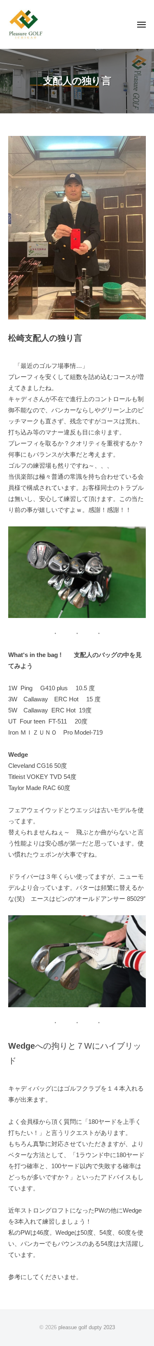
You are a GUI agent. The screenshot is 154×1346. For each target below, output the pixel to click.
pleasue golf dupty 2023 (86, 1327)
